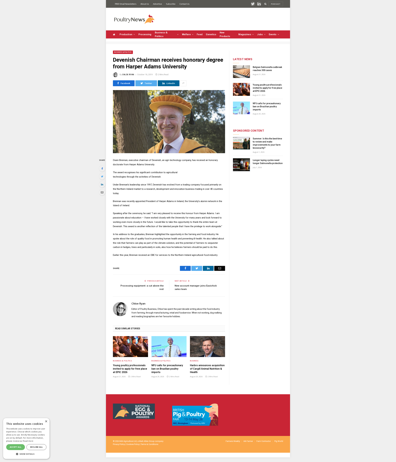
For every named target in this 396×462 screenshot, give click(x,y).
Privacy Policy (119, 444)
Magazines (244, 34)
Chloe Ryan (128, 74)
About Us (144, 3)
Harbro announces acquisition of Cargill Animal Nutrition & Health (207, 369)
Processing (144, 34)
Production (126, 34)
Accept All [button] (16, 447)
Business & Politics (161, 34)
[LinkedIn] (102, 184)
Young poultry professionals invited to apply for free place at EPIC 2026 (130, 369)
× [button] (46, 421)
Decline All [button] (36, 447)
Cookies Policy (132, 444)
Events (272, 34)
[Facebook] (102, 168)
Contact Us (184, 3)
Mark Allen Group (147, 441)
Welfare (186, 34)
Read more (28, 441)
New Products (225, 34)
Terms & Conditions (149, 444)
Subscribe (170, 3)
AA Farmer (248, 441)
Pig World (278, 441)
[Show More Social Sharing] (183, 83)
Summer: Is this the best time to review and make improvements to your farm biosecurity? (267, 143)
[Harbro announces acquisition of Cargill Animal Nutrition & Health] (207, 346)
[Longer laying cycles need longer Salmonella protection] (241, 164)
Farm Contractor (263, 441)
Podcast (275, 4)
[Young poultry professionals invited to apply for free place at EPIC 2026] (130, 346)
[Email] (102, 192)
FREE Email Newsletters (125, 3)
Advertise (157, 3)
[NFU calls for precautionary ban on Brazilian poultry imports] (169, 346)
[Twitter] (102, 176)
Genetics (211, 34)
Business (194, 361)
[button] (26, 454)
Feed (199, 34)
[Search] (265, 3)
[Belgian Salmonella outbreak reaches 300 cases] (241, 71)
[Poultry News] (134, 19)
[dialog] (26, 438)
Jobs (260, 34)
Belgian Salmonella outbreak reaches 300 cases (267, 68)
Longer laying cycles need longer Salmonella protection (268, 161)
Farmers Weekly (233, 441)
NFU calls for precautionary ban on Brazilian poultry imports (167, 369)
